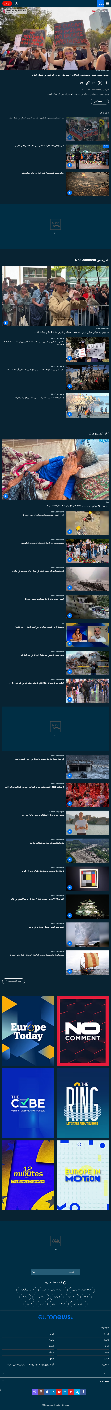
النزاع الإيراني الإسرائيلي (81, 1290)
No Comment (102, 329)
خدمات (106, 1373)
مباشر (7, 3)
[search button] (34, 1272)
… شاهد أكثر (99, 101)
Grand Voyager (56, 812)
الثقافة (51, 1352)
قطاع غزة (72, 1297)
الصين (29, 1304)
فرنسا (25, 1297)
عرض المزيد (104, 1381)
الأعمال (106, 1340)
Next (106, 1346)
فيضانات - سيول (58, 1304)
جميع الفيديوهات (14, 981)
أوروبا (106, 1334)
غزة (107, 502)
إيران (86, 1297)
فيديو (106, 1358)
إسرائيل (57, 1297)
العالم (62, 624)
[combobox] (55, 1272)
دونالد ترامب (40, 1297)
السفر (107, 1352)
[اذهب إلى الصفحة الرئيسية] (100, 3)
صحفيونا (105, 1364)
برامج (52, 1358)
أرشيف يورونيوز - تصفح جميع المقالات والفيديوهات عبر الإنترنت (30, 1364)
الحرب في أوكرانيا (27, 1290)
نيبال (42, 1304)
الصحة (51, 1346)
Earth (51, 1340)
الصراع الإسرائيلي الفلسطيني (53, 1290)
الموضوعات (104, 1327)
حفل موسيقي (78, 1304)
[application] (55, 38)
